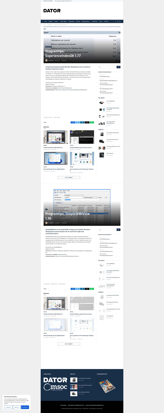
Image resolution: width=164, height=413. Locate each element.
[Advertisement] (97, 11)
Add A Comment (69, 177)
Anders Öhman (103, 91)
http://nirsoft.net (62, 254)
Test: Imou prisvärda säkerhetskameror (110, 122)
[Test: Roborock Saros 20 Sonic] (101, 134)
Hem (46, 21)
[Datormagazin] (52, 10)
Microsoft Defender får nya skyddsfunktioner (54, 169)
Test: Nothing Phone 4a (105, 76)
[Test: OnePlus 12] (101, 155)
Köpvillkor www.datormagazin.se (95, 405)
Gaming (78, 21)
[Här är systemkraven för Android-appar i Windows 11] (82, 158)
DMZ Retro (94, 21)
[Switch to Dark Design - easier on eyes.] (119, 21)
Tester (56, 21)
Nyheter (51, 21)
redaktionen (51, 60)
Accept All (25, 407)
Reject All (16, 407)
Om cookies (63, 405)
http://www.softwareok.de (65, 88)
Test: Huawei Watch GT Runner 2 (85, 385)
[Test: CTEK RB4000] (101, 102)
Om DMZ (106, 21)
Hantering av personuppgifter (76, 405)
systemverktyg (57, 117)
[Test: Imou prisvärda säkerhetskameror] (101, 123)
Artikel (45, 145)
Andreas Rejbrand (103, 83)
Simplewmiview (54, 283)
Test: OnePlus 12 (109, 153)
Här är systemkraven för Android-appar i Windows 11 (82, 169)
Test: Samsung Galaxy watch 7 (106, 84)
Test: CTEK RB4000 (110, 101)
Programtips (71, 21)
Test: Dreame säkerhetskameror (113, 115)
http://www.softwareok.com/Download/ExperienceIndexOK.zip (71, 89)
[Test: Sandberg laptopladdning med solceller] (101, 109)
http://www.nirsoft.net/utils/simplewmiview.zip (67, 256)
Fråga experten (85, 21)
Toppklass (100, 129)
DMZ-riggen (63, 21)
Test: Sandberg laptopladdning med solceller (112, 108)
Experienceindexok (48, 117)
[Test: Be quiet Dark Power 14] (101, 141)
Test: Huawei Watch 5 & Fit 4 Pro (62, 0)
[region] (17, 402)
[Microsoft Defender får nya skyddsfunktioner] (56, 158)
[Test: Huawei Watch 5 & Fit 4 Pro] (101, 148)
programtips (46, 283)
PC (46, 209)
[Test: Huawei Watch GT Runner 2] (73, 386)
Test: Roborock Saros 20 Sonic (112, 132)
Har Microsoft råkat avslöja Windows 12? (53, 147)
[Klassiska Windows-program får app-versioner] (82, 137)
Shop (100, 21)
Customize (8, 407)
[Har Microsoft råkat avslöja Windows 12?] (56, 137)
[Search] (118, 21)
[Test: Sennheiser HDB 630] (73, 393)
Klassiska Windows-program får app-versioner (81, 147)
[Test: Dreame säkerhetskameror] (101, 116)
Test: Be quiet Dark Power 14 (112, 139)
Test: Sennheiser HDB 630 (83, 392)
